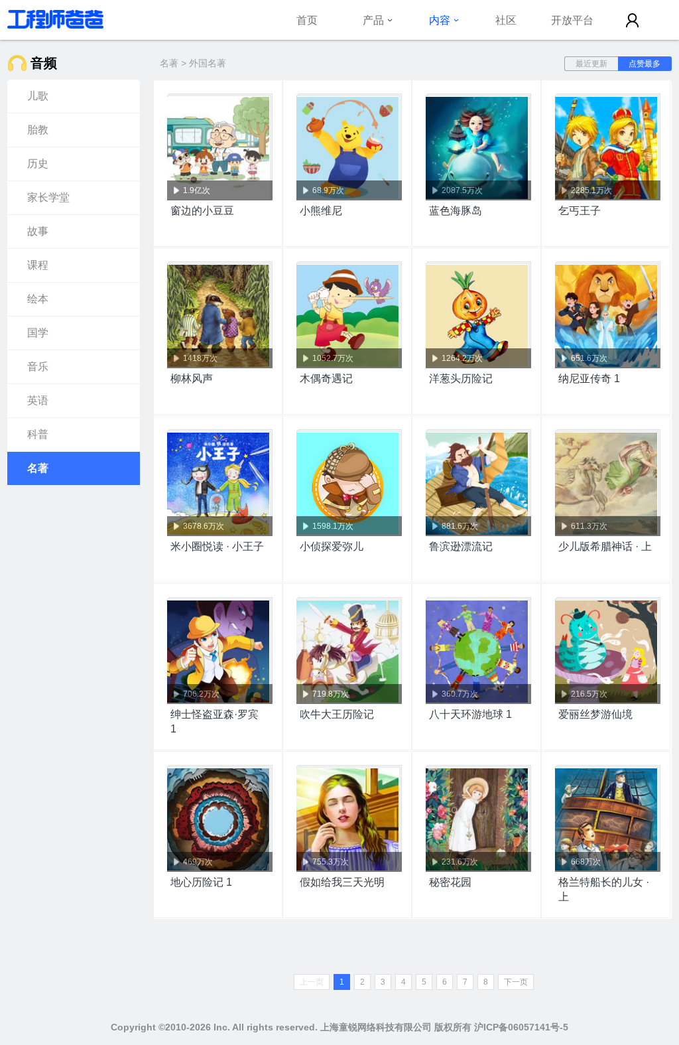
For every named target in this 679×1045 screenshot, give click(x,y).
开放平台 (572, 20)
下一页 (516, 982)
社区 (506, 20)
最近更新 (591, 63)
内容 (439, 20)
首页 (307, 20)
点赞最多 (644, 63)
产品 (373, 20)
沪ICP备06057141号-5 (521, 1027)
